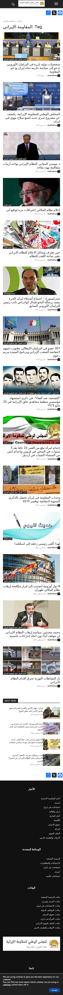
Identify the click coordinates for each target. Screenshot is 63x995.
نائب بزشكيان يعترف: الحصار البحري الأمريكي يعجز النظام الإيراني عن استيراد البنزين (25, 758)
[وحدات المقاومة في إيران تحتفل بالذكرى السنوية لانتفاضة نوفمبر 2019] (31, 480)
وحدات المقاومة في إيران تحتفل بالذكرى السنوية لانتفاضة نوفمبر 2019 (34, 499)
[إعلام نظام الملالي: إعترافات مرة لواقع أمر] (31, 192)
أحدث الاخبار (7, 205)
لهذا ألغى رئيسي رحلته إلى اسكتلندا (37, 543)
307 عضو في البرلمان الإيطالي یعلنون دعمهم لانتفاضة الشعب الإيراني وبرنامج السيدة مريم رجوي (31, 352)
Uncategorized (9, 294)
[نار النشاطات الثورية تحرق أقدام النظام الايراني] (31, 660)
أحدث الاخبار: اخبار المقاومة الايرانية (15, 59)
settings (7, 985)
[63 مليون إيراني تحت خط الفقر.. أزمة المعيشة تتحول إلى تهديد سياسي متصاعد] (51, 744)
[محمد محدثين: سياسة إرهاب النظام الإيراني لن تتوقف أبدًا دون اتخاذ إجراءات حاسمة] (31, 614)
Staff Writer (52, 75)
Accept (54, 990)
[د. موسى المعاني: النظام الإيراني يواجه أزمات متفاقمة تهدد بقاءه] (31, 146)
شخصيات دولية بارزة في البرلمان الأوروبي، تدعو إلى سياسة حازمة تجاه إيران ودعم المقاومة (33, 68)
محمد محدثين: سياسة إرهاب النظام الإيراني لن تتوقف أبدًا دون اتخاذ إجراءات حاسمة (32, 634)
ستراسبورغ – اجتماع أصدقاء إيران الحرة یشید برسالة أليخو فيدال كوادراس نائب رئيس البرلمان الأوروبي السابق (31, 302)
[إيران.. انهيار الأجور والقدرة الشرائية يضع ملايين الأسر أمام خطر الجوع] (51, 713)
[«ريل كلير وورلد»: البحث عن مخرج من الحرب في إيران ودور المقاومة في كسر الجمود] (51, 728)
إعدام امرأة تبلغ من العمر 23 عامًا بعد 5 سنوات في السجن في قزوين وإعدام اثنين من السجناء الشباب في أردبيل (33, 451)
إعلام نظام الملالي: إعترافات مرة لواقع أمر (33, 210)
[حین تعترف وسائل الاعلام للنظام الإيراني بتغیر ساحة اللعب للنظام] (31, 234)
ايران (5, 109)
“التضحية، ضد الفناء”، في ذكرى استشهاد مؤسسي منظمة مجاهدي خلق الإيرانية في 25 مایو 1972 (31, 401)
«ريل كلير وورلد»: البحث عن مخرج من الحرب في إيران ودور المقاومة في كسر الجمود (26, 727)
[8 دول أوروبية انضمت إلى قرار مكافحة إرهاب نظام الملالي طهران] (31, 568)
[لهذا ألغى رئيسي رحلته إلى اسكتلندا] (31, 526)
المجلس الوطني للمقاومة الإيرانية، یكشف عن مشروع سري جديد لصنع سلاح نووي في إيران (32, 117)
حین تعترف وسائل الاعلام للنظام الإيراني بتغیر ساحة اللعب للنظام (34, 254)
